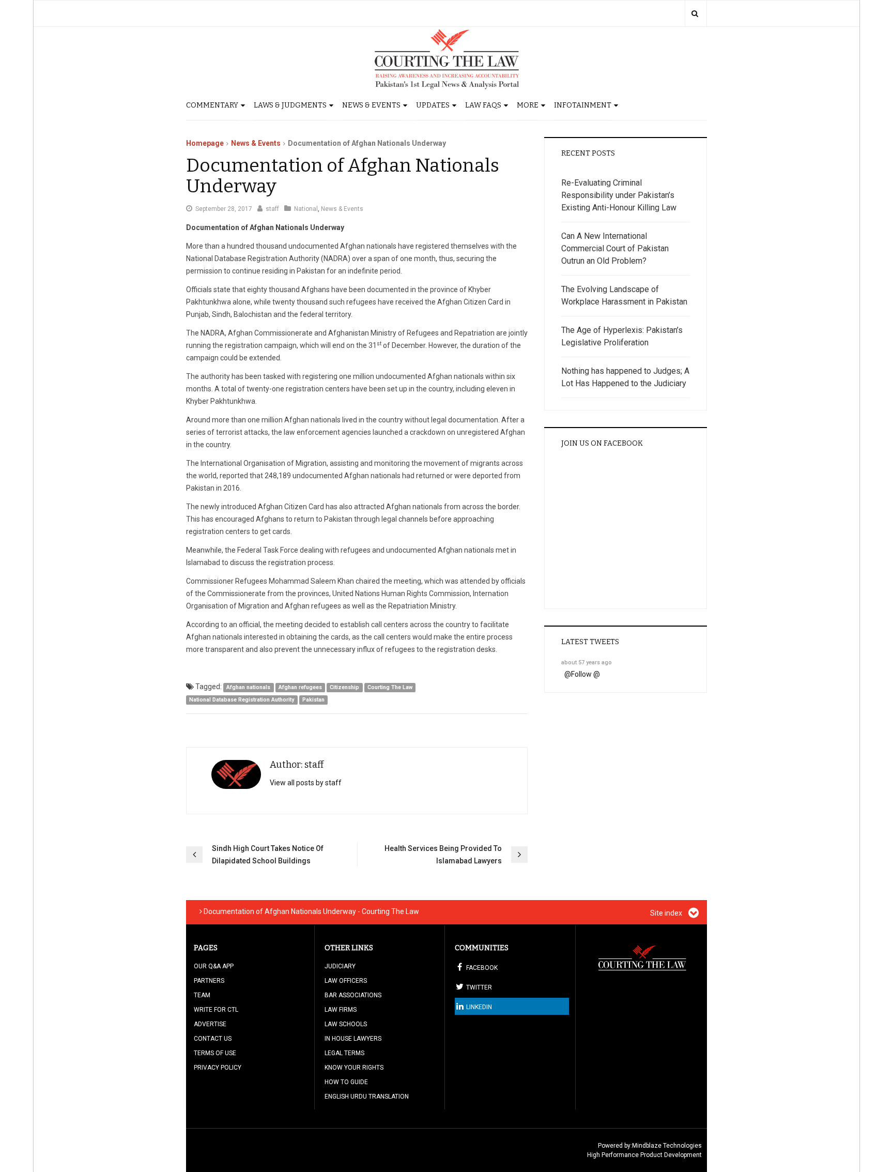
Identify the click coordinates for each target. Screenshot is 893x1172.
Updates (433, 105)
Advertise (210, 1024)
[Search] (694, 13)
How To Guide (346, 1082)
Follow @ (585, 674)
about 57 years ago (586, 662)
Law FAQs (483, 105)
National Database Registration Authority (241, 699)
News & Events (371, 105)
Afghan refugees (300, 687)
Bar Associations (353, 995)
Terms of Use (215, 1053)
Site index (667, 913)
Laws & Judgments (290, 105)
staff (272, 208)
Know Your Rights (354, 1067)
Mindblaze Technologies (667, 1145)
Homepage (205, 143)
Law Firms (341, 1009)
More (527, 105)
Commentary (212, 105)
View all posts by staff (306, 783)
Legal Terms (344, 1053)
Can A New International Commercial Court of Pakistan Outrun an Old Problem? (615, 248)
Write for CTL (216, 1009)
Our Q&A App (214, 966)
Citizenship (344, 687)
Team (202, 995)
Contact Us (213, 1038)
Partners (209, 980)
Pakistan (313, 699)
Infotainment (582, 105)
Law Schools (346, 1024)
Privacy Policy (217, 1067)
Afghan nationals (248, 687)
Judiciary (340, 966)
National (306, 208)
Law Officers (346, 980)
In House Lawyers (353, 1038)
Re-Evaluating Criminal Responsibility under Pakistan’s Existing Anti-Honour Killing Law (618, 195)
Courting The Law (389, 687)
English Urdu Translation (367, 1096)
